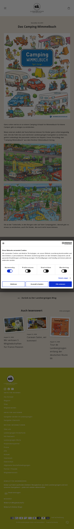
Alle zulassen (60, 284)
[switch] (28, 271)
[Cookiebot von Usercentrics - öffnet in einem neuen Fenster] (63, 243)
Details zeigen (63, 278)
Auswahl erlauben (37, 284)
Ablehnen (13, 284)
